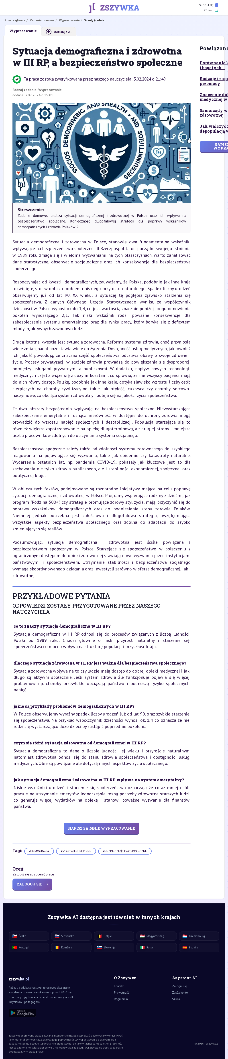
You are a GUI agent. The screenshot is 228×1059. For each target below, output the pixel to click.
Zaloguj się (205, 5)
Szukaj (208, 10)
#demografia (39, 851)
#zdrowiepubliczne (76, 851)
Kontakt (119, 986)
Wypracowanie (50, 89)
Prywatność (121, 992)
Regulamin (121, 999)
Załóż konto (180, 992)
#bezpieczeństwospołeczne (125, 851)
